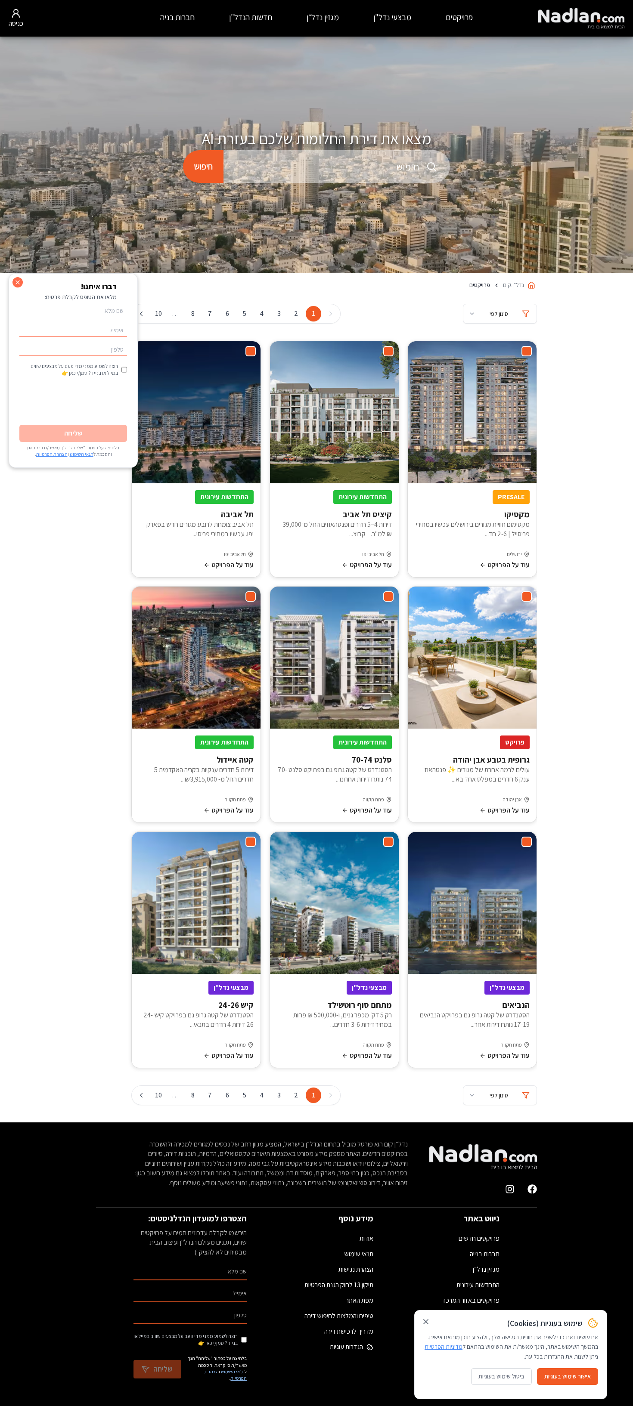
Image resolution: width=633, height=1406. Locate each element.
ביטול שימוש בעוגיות (501, 1376)
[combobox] (336, 166)
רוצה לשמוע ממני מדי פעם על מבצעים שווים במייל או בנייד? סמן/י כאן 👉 (185, 1339)
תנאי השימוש (233, 1372)
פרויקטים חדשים (479, 1238)
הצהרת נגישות (355, 1269)
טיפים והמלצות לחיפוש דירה (338, 1315)
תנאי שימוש (358, 1253)
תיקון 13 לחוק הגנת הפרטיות (338, 1284)
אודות (366, 1238)
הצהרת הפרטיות (52, 454)
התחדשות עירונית (478, 1284)
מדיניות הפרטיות (443, 1346)
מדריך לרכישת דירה (348, 1331)
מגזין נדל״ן (323, 17)
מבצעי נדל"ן (392, 17)
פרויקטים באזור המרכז (471, 1300)
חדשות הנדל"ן (250, 17)
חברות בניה (177, 17)
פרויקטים (459, 17)
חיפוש (203, 166)
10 (158, 313)
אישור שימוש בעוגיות (567, 1376)
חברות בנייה (485, 1253)
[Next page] (141, 313)
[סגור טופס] (17, 282)
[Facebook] (532, 1189)
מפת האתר (359, 1300)
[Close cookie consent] (426, 1321)
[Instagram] (510, 1189)
